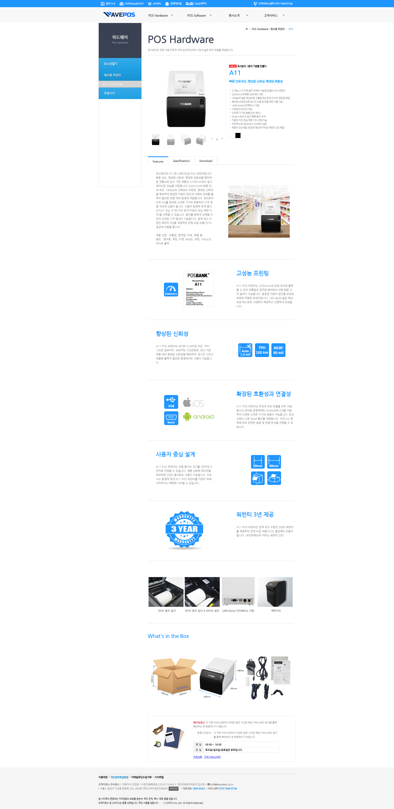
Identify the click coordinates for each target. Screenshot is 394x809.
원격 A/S (110, 3)
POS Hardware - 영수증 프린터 (268, 29)
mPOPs (157, 3)
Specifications (181, 160)
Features (158, 161)
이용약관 (103, 777)
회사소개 (234, 15)
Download (205, 160)
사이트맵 (159, 777)
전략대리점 (176, 3)
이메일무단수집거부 (141, 777)
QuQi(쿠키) (201, 3)
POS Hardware (158, 15)
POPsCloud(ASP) (134, 3)
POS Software (196, 15)
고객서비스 (270, 15)
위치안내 (173, 788)
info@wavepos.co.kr (222, 784)
